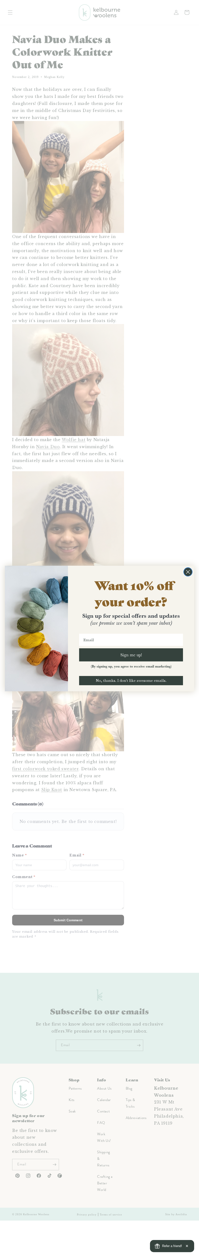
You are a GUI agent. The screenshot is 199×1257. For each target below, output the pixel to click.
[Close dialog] (188, 572)
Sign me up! (131, 655)
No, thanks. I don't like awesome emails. (131, 680)
